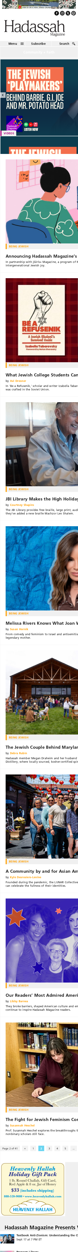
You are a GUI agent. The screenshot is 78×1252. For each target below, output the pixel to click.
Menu (12, 46)
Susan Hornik (19, 631)
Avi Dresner (18, 383)
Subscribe (38, 46)
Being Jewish (18, 248)
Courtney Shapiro (22, 507)
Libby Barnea (19, 1003)
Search (64, 46)
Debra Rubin (18, 755)
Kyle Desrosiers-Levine (25, 879)
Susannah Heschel (22, 1127)
